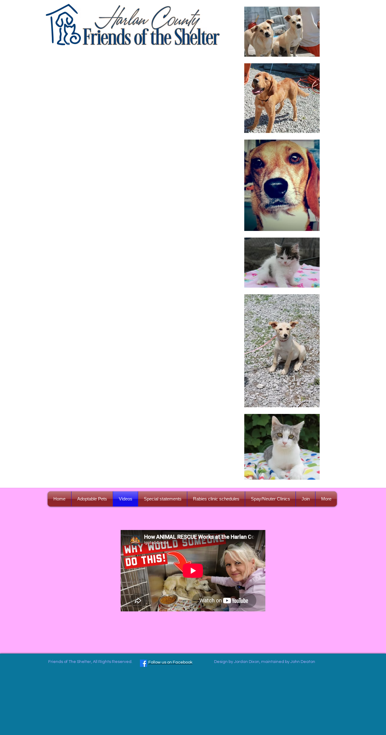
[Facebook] (143, 663)
